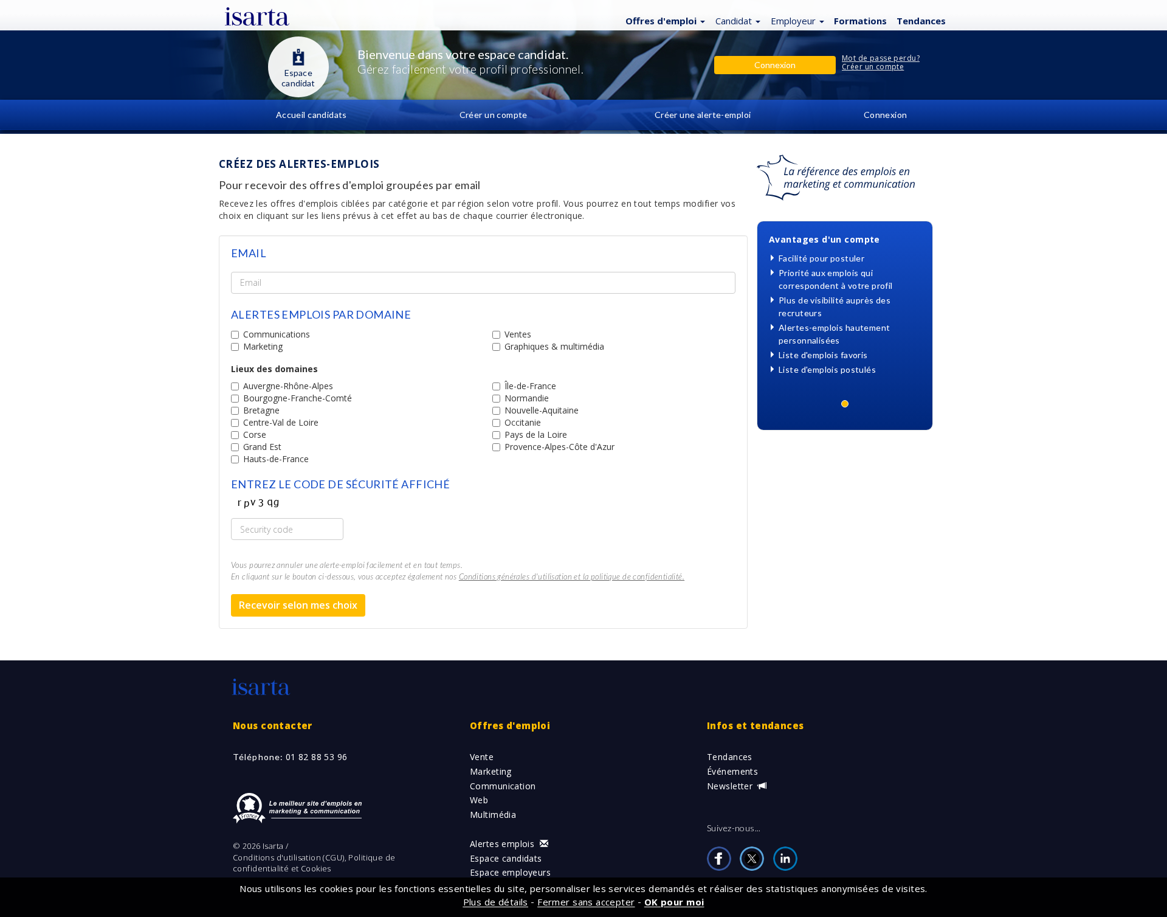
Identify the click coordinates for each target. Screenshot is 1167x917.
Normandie (526, 398)
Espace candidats (506, 858)
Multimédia (493, 814)
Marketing (263, 346)
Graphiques (554, 346)
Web (479, 800)
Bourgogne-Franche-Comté (297, 398)
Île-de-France (530, 386)
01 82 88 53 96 (317, 757)
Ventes (517, 334)
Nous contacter (272, 725)
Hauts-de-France (276, 459)
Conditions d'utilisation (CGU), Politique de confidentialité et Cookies (314, 863)
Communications (276, 334)
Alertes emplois (503, 844)
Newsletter (731, 786)
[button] (663, 20)
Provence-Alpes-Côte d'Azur (559, 446)
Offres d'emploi (510, 725)
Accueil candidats (311, 114)
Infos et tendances (755, 725)
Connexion (885, 114)
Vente (482, 757)
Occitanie (522, 422)
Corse (254, 434)
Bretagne (261, 410)
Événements (732, 771)
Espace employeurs (510, 872)
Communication (502, 786)
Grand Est (262, 446)
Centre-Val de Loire (280, 422)
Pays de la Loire (535, 434)
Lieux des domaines (274, 369)
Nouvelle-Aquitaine (541, 410)
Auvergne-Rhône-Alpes (288, 386)
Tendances (729, 757)
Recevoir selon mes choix (298, 605)
